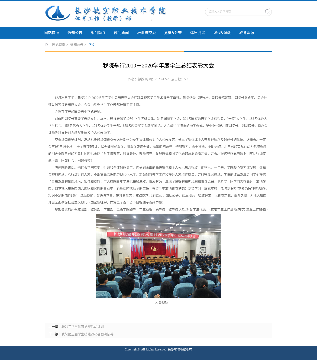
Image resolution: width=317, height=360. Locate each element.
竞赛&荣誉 (173, 33)
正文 (91, 45)
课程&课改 (222, 33)
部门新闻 (121, 33)
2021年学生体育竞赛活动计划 (82, 326)
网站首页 (51, 33)
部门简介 (98, 33)
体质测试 (197, 33)
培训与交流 (146, 33)
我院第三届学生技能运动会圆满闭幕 (87, 334)
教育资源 (246, 33)
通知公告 (75, 33)
